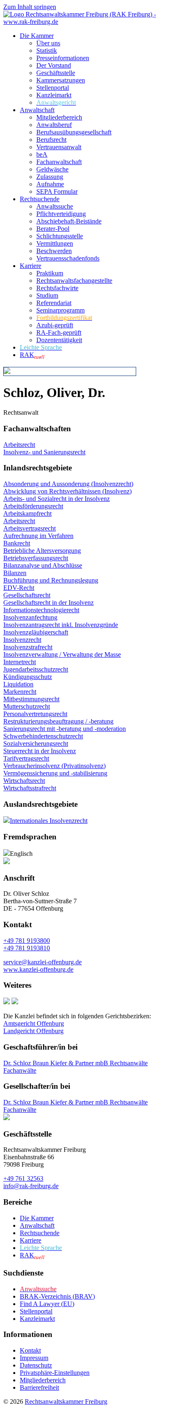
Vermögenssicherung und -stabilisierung (55, 773)
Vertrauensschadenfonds (67, 258)
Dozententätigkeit (59, 339)
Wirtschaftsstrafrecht (29, 788)
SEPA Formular (57, 191)
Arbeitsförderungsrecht (33, 506)
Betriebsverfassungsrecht (35, 558)
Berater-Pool (52, 228)
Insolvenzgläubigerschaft (35, 632)
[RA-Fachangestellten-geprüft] (15, 1002)
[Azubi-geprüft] (6, 1002)
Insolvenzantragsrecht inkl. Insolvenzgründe (60, 624)
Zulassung (49, 176)
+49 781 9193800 (26, 940)
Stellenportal (52, 87)
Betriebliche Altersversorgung (42, 550)
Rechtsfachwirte (57, 287)
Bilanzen (14, 572)
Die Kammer (37, 35)
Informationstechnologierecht (41, 609)
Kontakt (30, 1350)
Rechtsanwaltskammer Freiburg (66, 1401)
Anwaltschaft (37, 109)
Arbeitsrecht (19, 444)
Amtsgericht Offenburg (33, 1023)
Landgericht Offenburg (33, 1030)
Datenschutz (36, 1365)
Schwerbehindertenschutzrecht (43, 736)
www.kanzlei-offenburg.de (38, 969)
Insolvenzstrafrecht (27, 647)
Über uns (48, 43)
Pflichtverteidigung (61, 213)
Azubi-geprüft (54, 325)
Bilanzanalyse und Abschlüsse (42, 565)
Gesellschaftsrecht (26, 595)
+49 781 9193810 (26, 948)
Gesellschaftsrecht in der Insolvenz (48, 602)
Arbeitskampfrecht (27, 513)
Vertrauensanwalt (58, 146)
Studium (47, 295)
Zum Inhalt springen (29, 6)
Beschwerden (54, 250)
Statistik (46, 50)
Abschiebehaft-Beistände (69, 221)
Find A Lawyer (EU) (47, 1303)
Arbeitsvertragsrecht (29, 528)
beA (41, 154)
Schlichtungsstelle (59, 236)
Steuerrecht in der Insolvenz (39, 750)
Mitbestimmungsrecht (31, 698)
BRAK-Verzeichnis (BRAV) (57, 1296)
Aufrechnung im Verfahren (38, 535)
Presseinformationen (62, 57)
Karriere (30, 265)
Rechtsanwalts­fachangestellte (74, 280)
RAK (32, 354)
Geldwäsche (52, 169)
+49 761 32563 (23, 1178)
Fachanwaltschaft (59, 161)
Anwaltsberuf (54, 124)
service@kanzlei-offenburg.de (42, 962)
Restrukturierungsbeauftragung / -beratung (58, 721)
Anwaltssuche (54, 206)
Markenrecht (19, 691)
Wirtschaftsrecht (24, 780)
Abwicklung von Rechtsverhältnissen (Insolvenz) (67, 491)
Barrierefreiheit (39, 1387)
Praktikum (49, 273)
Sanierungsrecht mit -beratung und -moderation (64, 728)
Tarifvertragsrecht (26, 758)
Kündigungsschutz (27, 676)
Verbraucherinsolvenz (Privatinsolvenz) (54, 765)
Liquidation (18, 684)
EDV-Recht (18, 587)
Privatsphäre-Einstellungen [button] (55, 1372)
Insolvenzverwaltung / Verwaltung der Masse (62, 654)
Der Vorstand (53, 65)
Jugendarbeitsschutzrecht (35, 669)
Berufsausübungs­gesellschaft (73, 132)
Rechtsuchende (39, 198)
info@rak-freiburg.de (31, 1185)
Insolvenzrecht (22, 639)
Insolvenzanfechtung (30, 617)
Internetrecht (19, 661)
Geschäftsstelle (55, 72)
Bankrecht (16, 543)
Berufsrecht (51, 139)
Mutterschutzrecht (26, 706)
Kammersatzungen (60, 80)
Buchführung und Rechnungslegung (50, 580)
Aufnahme (50, 184)
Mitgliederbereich (59, 117)
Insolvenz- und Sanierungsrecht (44, 452)
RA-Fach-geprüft (58, 332)
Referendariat (53, 302)
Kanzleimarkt (53, 95)
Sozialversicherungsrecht (35, 743)
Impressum (34, 1357)
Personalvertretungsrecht (35, 713)
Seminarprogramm (60, 310)
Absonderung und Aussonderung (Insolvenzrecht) (68, 483)
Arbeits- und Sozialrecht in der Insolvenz (56, 498)
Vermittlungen (54, 243)
